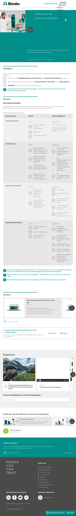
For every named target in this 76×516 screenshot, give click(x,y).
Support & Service (60, 13)
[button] (38, 380)
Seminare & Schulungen (46, 485)
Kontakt (28, 504)
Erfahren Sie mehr (14, 452)
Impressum (21, 504)
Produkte (63, 2)
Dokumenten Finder (45, 472)
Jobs (60, 19)
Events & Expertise (60, 8)
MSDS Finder (43, 480)
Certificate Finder (44, 475)
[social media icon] (8, 497)
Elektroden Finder (44, 482)
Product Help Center (45, 470)
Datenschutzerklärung (11, 504)
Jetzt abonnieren (48, 498)
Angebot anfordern (50, 4)
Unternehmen (61, 17)
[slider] (40, 380)
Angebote (42, 477)
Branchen (62, 5)
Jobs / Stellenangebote (46, 467)
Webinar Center (44, 487)
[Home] (11, 5)
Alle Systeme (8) (12, 321)
